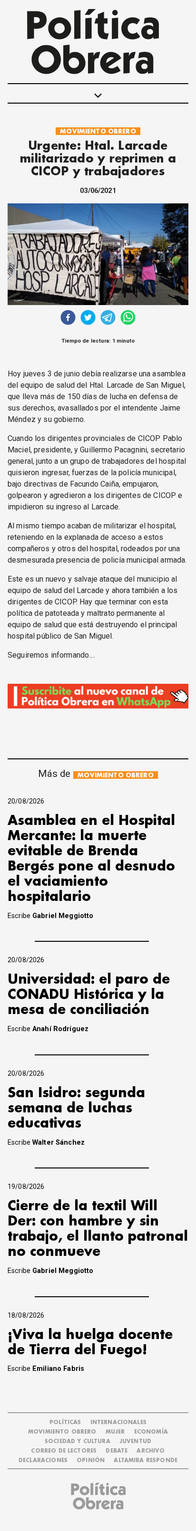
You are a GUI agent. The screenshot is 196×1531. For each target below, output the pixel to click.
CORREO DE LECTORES (64, 1451)
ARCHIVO (151, 1451)
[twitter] (88, 318)
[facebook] (68, 318)
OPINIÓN (91, 1460)
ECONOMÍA (151, 1432)
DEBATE (116, 1451)
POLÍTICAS (65, 1422)
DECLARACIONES (43, 1460)
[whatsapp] (128, 318)
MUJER (115, 1432)
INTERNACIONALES (118, 1422)
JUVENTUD (135, 1441)
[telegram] (108, 318)
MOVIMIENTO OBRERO (98, 131)
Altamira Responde (145, 1460)
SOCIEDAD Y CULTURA (77, 1441)
